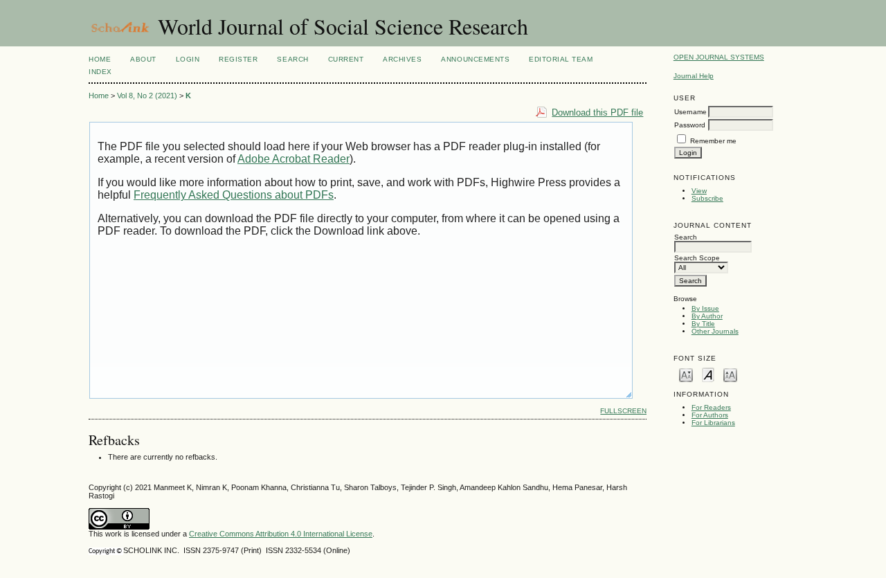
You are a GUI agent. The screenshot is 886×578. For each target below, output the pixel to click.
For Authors (709, 415)
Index (100, 71)
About (143, 59)
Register (238, 59)
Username (690, 112)
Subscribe (707, 198)
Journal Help (693, 76)
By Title (703, 323)
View (699, 191)
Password (689, 125)
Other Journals (715, 331)
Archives (402, 59)
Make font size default (708, 374)
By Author (707, 316)
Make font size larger (730, 374)
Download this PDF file (597, 112)
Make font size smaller (686, 374)
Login (188, 59)
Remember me (713, 141)
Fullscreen (623, 411)
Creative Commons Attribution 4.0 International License (280, 534)
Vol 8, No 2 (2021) (147, 95)
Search (292, 59)
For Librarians (713, 422)
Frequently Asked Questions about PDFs (234, 195)
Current (346, 59)
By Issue (705, 308)
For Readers (711, 407)
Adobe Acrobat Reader (293, 159)
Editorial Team (561, 59)
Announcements (475, 59)
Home (100, 59)
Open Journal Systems (718, 57)
